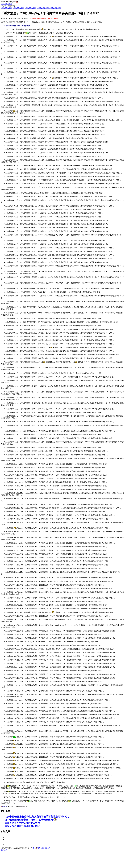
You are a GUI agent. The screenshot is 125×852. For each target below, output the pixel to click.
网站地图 (4, 850)
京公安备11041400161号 (42, 848)
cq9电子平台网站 (6, 4)
